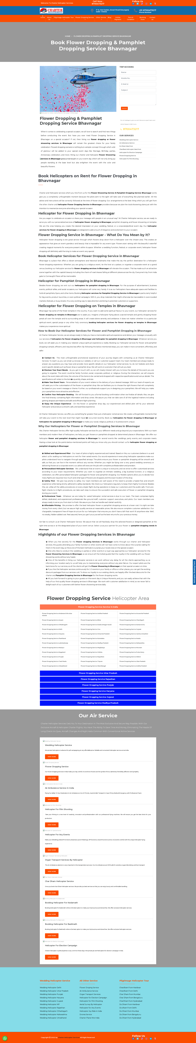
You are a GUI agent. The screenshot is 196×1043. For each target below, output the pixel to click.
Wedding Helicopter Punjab (51, 994)
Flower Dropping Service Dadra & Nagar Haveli (96, 624)
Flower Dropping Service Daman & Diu (132, 624)
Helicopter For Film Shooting (129, 159)
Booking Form (143, 18)
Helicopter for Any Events (57, 835)
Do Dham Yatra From (126, 146)
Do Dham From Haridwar (129, 1004)
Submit (124, 108)
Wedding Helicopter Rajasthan (52, 1008)
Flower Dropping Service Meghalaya (93, 647)
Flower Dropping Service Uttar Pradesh (132, 661)
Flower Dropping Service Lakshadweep (55, 643)
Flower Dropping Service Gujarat (130, 629)
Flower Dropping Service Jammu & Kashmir (134, 634)
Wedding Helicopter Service (128, 140)
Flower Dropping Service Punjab (53, 657)
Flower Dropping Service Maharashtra (132, 643)
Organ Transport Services (90, 994)
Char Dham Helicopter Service (59, 881)
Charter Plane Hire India (89, 1018)
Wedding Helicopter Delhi (50, 988)
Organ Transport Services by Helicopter (64, 860)
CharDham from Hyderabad (130, 1001)
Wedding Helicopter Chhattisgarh (53, 1011)
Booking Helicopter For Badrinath (61, 924)
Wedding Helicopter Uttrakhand (53, 1018)
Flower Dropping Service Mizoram (131, 647)
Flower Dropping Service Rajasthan (92, 657)
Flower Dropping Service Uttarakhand (54, 666)
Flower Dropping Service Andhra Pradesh (94, 613)
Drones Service (86, 1014)
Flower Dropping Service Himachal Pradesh (95, 634)
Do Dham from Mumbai (129, 1011)
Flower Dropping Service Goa (90, 629)
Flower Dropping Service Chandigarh (132, 620)
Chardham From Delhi (128, 991)
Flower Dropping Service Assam (52, 620)
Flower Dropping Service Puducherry (132, 652)
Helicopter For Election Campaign (130, 152)
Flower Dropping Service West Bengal (93, 666)
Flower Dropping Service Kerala (130, 638)
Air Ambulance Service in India (59, 788)
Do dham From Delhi (127, 1008)
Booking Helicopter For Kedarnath (61, 903)
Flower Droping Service (89, 988)
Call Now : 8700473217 (98, 2)
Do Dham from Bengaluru (130, 1014)
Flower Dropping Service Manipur (53, 647)
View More (52, 756)
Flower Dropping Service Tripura (91, 661)
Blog (109, 17)
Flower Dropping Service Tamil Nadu (54, 661)
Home (42, 17)
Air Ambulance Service (126, 143)
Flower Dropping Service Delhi (52, 629)
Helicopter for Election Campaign (61, 945)
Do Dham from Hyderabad (130, 1018)
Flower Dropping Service (84, 17)
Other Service (101, 17)
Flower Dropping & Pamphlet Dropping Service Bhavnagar (102, 36)
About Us (49, 18)
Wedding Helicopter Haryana (52, 998)
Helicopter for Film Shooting (58, 809)
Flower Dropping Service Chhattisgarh (54, 624)
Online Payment (117, 18)
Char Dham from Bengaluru (131, 998)
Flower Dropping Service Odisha (91, 652)
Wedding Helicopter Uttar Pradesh (54, 991)
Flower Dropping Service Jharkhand (54, 638)
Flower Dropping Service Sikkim (130, 657)
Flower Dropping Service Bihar (91, 620)
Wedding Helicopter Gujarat (51, 1001)
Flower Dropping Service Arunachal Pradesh (134, 613)
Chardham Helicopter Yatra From (130, 149)
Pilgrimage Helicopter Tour (64, 17)
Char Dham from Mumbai (129, 994)
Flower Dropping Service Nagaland (53, 652)
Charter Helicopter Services (69, 1037)
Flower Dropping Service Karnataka (92, 638)
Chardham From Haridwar (130, 988)
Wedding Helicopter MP (50, 1004)
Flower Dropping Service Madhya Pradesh (94, 643)
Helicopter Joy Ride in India (91, 1011)
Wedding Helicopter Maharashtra (53, 1014)
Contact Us (152, 18)
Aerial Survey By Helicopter (91, 1004)
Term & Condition (130, 18)
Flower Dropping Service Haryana (53, 634)
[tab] (98, 607)
